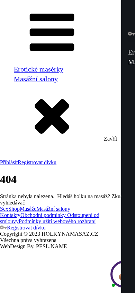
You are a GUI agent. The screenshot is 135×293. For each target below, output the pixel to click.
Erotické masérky (38, 69)
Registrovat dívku (37, 162)
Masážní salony (36, 79)
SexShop (10, 209)
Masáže (28, 209)
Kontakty (10, 215)
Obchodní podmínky (43, 215)
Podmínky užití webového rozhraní (57, 221)
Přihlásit (9, 162)
